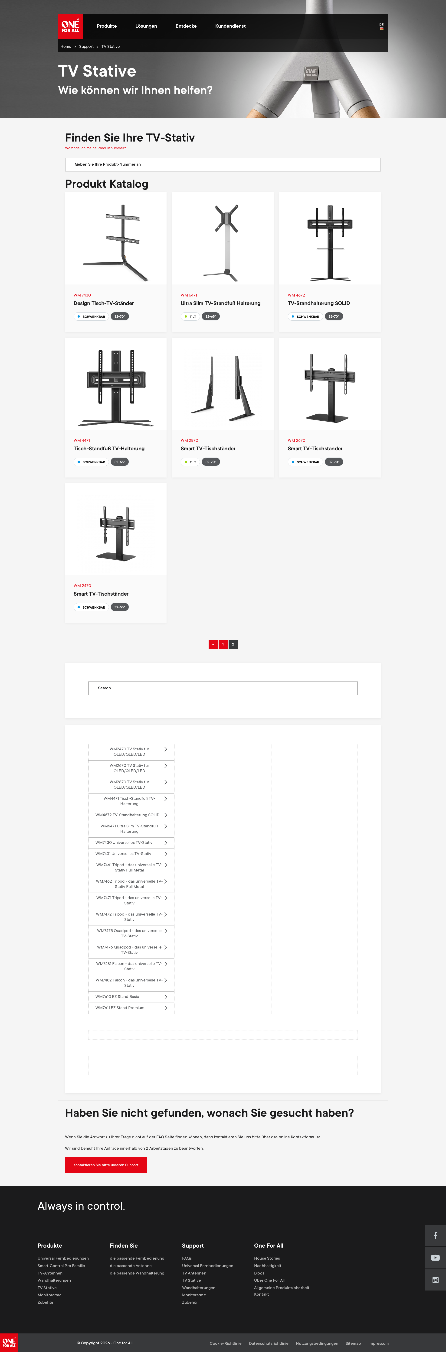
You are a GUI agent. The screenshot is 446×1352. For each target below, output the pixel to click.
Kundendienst (230, 26)
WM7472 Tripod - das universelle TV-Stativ (129, 917)
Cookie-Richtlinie (226, 1344)
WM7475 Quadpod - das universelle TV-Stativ (129, 934)
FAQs (187, 1258)
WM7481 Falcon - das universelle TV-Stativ (129, 967)
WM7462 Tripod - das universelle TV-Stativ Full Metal (129, 884)
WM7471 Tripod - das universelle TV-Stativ (129, 901)
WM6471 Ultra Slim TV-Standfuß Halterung (129, 829)
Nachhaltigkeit (267, 1266)
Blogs (259, 1273)
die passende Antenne (131, 1266)
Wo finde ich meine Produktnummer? (95, 148)
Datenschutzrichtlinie (269, 1344)
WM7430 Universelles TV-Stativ (123, 843)
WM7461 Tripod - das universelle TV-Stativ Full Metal (129, 868)
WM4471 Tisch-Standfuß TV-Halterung (129, 802)
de (383, 28)
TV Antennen (194, 1273)
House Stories (267, 1258)
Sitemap (353, 1344)
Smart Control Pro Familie (61, 1266)
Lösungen (146, 26)
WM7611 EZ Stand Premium (119, 1008)
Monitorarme (50, 1295)
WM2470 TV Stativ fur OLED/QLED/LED (129, 752)
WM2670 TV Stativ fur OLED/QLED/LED (129, 769)
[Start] (70, 26)
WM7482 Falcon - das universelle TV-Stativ (129, 983)
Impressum (378, 1344)
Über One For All (269, 1280)
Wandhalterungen (54, 1280)
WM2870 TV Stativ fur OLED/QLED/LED (129, 785)
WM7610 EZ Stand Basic (117, 997)
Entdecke (186, 26)
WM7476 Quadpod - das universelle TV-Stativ (129, 950)
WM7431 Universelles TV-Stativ (123, 854)
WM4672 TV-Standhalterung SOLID (127, 815)
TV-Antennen (50, 1273)
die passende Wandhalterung (137, 1273)
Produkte (107, 26)
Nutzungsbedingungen (317, 1344)
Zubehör (45, 1302)
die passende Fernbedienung (137, 1258)
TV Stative (47, 1288)
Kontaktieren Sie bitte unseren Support (105, 1165)
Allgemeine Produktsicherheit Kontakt (281, 1291)
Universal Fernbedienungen (63, 1258)
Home (65, 47)
